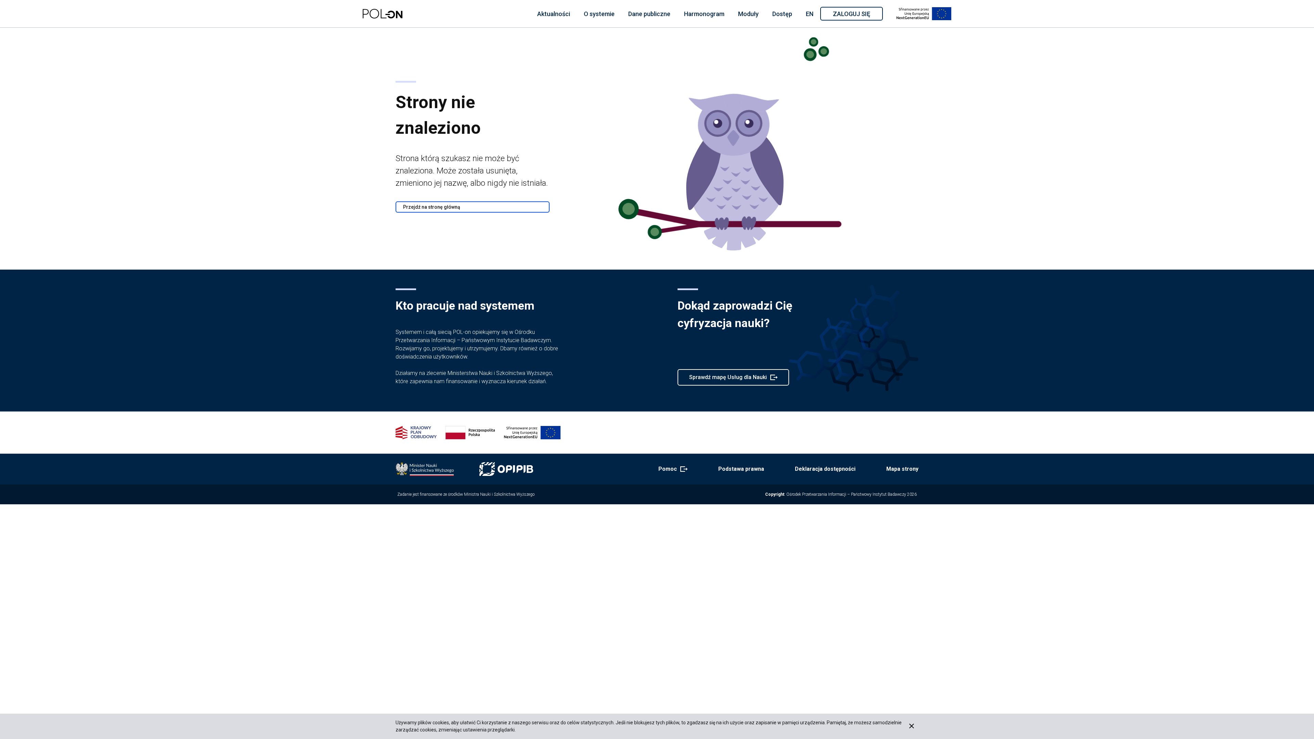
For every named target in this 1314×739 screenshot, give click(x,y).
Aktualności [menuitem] (553, 13)
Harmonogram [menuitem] (704, 13)
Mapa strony (902, 469)
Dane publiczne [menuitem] (649, 13)
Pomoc (670, 469)
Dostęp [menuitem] (782, 13)
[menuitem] (553, 14)
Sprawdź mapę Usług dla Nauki (728, 380)
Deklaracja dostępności (825, 469)
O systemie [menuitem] (599, 13)
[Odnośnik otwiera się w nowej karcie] (425, 469)
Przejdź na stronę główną (431, 207)
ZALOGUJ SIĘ (857, 15)
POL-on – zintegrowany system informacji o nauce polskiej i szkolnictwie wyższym (382, 13)
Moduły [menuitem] (748, 13)
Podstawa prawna (741, 469)
